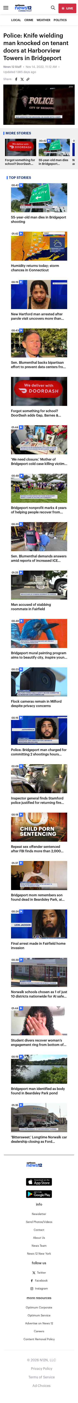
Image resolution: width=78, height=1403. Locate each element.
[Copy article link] (28, 79)
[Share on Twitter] (22, 79)
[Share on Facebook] (16, 79)
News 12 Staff (12, 67)
